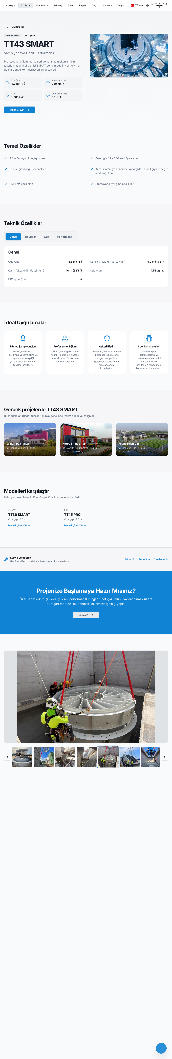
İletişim (120, 5)
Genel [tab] (13, 236)
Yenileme (159, 559)
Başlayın (83, 614)
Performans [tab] (64, 236)
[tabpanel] (86, 266)
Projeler (83, 5)
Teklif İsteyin (17, 109)
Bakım (127, 559)
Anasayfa (10, 5)
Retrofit (143, 559)
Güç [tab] (46, 236)
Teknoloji (58, 5)
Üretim (71, 5)
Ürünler (24, 5)
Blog (94, 5)
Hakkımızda (106, 5)
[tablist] (41, 237)
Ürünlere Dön (18, 27)
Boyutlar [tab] (30, 236)
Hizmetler (41, 5)
